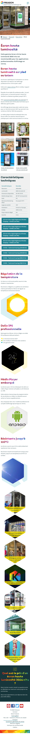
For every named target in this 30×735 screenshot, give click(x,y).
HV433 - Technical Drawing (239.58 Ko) (15, 247)
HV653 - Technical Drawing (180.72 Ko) (14, 263)
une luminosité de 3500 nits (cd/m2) (15, 100)
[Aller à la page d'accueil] (7, 2)
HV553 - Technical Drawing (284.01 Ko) (14, 258)
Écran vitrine (19, 37)
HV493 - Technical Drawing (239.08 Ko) (15, 253)
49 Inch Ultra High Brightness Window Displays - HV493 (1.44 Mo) (14, 227)
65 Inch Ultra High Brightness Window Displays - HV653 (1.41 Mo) (14, 241)
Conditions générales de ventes (15, 721)
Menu (28, 3)
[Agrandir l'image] (7, 129)
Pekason (5, 37)
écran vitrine (11, 87)
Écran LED (11, 37)
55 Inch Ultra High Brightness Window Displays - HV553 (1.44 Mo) (14, 234)
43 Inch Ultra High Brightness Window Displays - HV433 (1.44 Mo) (14, 220)
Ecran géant (15, 715)
